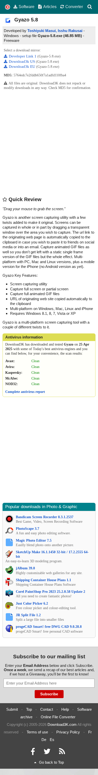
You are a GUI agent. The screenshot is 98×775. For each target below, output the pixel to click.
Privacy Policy (68, 732)
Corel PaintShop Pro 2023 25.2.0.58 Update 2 (50, 592)
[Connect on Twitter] (47, 753)
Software (26, 6)
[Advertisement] (49, 143)
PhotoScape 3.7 (27, 529)
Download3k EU (22, 67)
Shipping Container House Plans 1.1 (43, 580)
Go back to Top (51, 762)
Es (52, 739)
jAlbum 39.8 (25, 568)
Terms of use (37, 732)
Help (65, 709)
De (43, 739)
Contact (46, 709)
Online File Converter (58, 717)
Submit (12, 709)
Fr (90, 732)
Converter (74, 6)
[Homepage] (7, 7)
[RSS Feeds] (62, 753)
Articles (50, 6)
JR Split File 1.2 (28, 615)
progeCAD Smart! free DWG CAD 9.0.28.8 (49, 627)
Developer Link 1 (23, 56)
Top (29, 709)
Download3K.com (62, 724)
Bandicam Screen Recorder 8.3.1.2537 (44, 517)
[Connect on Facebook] (32, 753)
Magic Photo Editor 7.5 (34, 540)
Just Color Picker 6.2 (32, 603)
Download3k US (22, 61)
